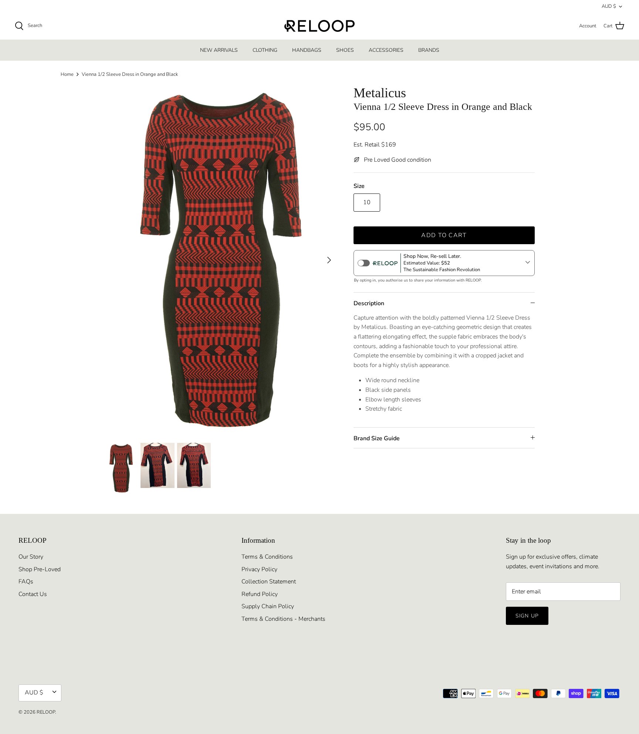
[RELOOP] (319, 26)
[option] (220, 260)
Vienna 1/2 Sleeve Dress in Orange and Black (130, 74)
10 (367, 202)
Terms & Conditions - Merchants (283, 619)
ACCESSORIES (386, 50)
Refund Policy (259, 594)
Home (67, 74)
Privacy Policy (259, 569)
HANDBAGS (306, 50)
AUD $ (609, 6)
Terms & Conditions (267, 557)
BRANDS (428, 50)
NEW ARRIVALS (219, 50)
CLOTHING (265, 50)
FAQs (25, 582)
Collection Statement (268, 582)
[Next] (329, 260)
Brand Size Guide (377, 438)
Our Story (30, 557)
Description (369, 303)
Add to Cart (444, 235)
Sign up (527, 615)
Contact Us (32, 594)
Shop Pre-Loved (39, 569)
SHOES (345, 50)
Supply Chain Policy (267, 606)
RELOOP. (46, 712)
